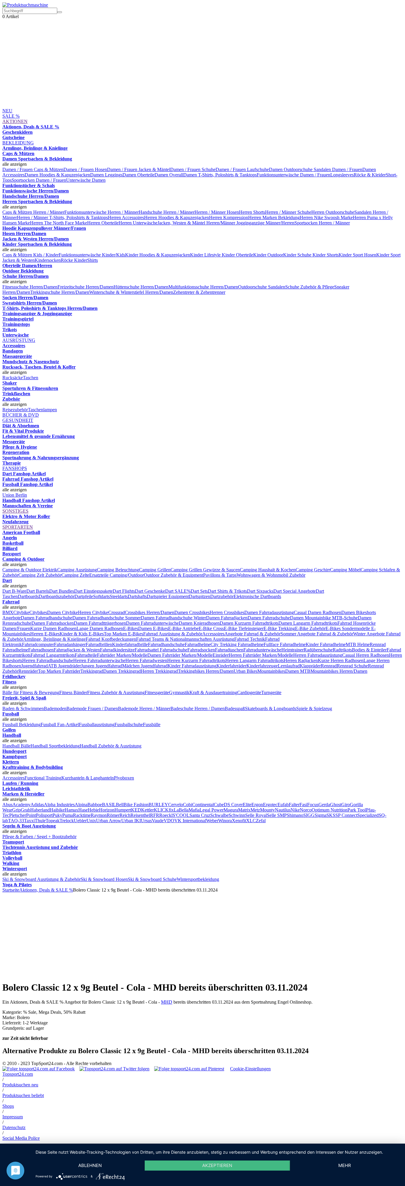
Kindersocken (48, 260)
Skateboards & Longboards (270, 708)
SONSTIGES (15, 511)
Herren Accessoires (126, 217)
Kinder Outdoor (268, 254)
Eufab (283, 804)
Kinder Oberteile (237, 254)
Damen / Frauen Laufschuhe (242, 169)
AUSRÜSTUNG (18, 340)
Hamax (71, 809)
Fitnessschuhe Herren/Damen (30, 286)
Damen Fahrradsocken (52, 623)
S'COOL (181, 815)
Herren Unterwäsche (138, 222)
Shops (8, 1106)
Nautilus (283, 809)
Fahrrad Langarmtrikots (53, 655)
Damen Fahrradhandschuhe (46, 617)
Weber (212, 820)
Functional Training (43, 777)
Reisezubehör (15, 409)
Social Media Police (21, 1138)
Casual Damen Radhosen (317, 612)
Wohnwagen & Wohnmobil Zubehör (271, 575)
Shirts (92, 260)
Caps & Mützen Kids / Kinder (30, 254)
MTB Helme (358, 644)
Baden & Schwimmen (23, 708)
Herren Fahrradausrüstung (317, 655)
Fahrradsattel (147, 649)
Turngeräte (271, 692)
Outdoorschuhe (253, 286)
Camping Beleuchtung (118, 569)
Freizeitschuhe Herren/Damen (86, 286)
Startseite (10, 889)
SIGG (309, 815)
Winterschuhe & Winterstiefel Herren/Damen (131, 292)
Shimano (295, 815)
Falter (294, 804)
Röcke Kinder (74, 260)
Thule (40, 820)
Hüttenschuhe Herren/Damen (141, 286)
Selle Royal (256, 815)
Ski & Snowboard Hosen (104, 879)
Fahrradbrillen (99, 644)
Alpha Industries (59, 804)
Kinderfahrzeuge (262, 665)
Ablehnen (90, 1165)
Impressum (12, 1116)
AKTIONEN (15, 121)
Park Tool (356, 809)
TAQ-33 (16, 820)
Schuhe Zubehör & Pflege (309, 286)
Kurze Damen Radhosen (53, 628)
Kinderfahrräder (231, 665)
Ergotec (270, 804)
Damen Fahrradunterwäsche (152, 623)
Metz (255, 809)
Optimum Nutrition (329, 809)
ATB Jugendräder (64, 665)
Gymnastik (179, 692)
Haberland (40, 809)
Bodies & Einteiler (369, 649)
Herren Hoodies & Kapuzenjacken (176, 217)
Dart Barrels (37, 591)
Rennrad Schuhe (352, 665)
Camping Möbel (345, 569)
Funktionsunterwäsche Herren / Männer (101, 212)
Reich (124, 815)
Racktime (82, 815)
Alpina (81, 804)
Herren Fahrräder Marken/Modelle (261, 655)
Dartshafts (137, 596)
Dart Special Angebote (294, 591)
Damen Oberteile (138, 174)
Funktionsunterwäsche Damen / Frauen (293, 174)
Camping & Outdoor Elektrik (29, 569)
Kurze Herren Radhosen (340, 660)
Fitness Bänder (73, 692)
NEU (7, 110)
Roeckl (166, 815)
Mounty (267, 809)
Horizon (106, 809)
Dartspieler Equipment (168, 596)
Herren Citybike (93, 612)
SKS (330, 815)
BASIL (109, 804)
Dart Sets (199, 591)
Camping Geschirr (313, 569)
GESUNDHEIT (17, 420)
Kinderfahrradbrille (130, 644)
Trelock (67, 820)
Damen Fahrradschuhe (269, 617)
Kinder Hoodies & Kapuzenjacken (157, 254)
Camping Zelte (75, 575)
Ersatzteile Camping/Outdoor (116, 575)
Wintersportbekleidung (198, 879)
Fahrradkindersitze (117, 649)
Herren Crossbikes (227, 612)
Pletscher (17, 815)
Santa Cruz (199, 815)
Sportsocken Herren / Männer (322, 222)
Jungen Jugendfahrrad (101, 665)
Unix (91, 820)
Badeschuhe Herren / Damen (197, 708)
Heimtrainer (292, 649)
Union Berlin (14, 495)
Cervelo (175, 804)
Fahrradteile (86, 655)
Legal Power (212, 809)
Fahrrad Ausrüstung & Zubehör (172, 633)
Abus (7, 804)
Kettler (147, 809)
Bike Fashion (136, 804)
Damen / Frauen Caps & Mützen (32, 169)
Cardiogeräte (249, 692)
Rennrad (329, 665)
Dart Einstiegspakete (93, 591)
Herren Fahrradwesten (146, 660)
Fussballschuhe (128, 724)
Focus (312, 804)
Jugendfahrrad (34, 665)
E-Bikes (130, 628)
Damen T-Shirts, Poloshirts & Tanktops (220, 174)
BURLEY (158, 804)
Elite (247, 804)
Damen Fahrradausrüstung (269, 612)
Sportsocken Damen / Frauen (39, 180)
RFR (154, 815)
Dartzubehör (222, 596)
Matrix (244, 809)
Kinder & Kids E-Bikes (82, 633)
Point (31, 815)
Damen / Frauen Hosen (85, 169)
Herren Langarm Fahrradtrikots (254, 660)
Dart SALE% (178, 591)
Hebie (93, 809)
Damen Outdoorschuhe (291, 169)
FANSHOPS (14, 468)
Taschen (30, 377)
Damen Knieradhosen (199, 623)
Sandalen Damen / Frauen (338, 169)
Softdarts (101, 596)
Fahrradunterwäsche (262, 649)
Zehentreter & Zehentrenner (199, 292)
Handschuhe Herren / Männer (166, 212)
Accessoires (213, 633)
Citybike (21, 612)
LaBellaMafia (187, 809)
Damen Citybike (62, 612)
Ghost (335, 804)
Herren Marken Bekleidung (274, 217)
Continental (203, 804)
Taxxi (29, 820)
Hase (83, 809)
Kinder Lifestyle (206, 254)
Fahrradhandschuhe (166, 644)
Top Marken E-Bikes (123, 633)
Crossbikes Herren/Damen (149, 612)
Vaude (158, 820)
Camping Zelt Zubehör (39, 575)
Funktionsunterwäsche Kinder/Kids (92, 254)
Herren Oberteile (103, 222)
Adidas (37, 804)
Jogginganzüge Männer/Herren (265, 222)
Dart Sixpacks (260, 591)
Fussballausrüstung (96, 724)
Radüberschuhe (318, 649)
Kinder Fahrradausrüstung (192, 665)
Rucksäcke (12, 377)
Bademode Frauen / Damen (92, 708)
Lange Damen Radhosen (99, 628)
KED (136, 809)
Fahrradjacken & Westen (77, 649)
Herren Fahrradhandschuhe (47, 660)
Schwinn (237, 815)
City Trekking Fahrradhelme (237, 644)
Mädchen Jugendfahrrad (145, 665)
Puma (67, 815)
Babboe (94, 804)
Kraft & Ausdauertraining (213, 692)
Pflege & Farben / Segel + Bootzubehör (39, 836)
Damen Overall (168, 174)
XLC (251, 820)
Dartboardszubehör (56, 596)
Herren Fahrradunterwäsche (99, 660)
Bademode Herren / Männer (144, 708)
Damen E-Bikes (153, 628)
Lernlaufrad (289, 665)
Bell (120, 804)
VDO (169, 820)
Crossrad (116, 612)
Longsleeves (342, 174)
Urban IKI (131, 820)
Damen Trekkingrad (122, 671)
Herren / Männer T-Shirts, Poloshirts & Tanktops (62, 217)
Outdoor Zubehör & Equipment (173, 575)
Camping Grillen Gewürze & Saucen (205, 569)
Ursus (146, 820)
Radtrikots (342, 649)
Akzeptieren (217, 1165)
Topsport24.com (17, 1074)
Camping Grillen (154, 569)
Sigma (320, 815)
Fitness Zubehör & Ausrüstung (116, 692)
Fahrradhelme (198, 644)
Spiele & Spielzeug (314, 708)
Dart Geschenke (150, 591)
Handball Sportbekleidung (55, 745)
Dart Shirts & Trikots (227, 591)
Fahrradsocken (201, 649)
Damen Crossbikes (192, 612)
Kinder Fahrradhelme (326, 644)
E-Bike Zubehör (310, 628)
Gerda (324, 804)
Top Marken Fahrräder (59, 671)
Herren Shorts (252, 212)
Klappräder (310, 665)
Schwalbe (219, 815)
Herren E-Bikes (45, 633)
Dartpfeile (83, 596)
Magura (231, 809)
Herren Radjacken (301, 660)
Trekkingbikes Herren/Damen (206, 671)
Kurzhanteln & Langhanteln (87, 777)
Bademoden (55, 708)
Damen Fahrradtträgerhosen (100, 623)
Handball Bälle (16, 745)
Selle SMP (277, 815)
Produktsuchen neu (20, 1084)
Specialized (368, 815)
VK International (190, 820)
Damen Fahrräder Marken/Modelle (180, 655)
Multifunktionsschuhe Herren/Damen (203, 286)
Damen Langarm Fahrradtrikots (307, 623)
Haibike (57, 809)
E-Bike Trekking (279, 628)
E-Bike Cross (211, 628)
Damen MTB (297, 671)
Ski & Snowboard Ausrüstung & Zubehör (41, 879)
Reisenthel (140, 815)
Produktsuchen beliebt (23, 1095)
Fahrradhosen (41, 649)
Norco (306, 809)
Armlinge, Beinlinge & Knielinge (54, 639)
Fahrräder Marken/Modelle (122, 655)
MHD (166, 1002)
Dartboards (28, 596)
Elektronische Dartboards (257, 596)
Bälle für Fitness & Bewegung (30, 692)
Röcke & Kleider (370, 174)
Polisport (44, 815)
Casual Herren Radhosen (365, 655)
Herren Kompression (228, 217)
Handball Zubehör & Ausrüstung (110, 745)
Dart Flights (124, 591)
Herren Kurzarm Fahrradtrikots (196, 660)
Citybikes (38, 612)
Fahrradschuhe (173, 649)
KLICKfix (164, 809)
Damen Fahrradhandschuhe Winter (173, 617)
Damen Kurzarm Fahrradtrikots (249, 623)
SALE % (11, 116)
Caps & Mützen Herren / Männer (33, 212)
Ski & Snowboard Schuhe (152, 879)
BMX (7, 612)
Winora (225, 820)
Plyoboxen (124, 777)
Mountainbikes (271, 671)
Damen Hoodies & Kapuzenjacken (57, 174)
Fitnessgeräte (157, 692)
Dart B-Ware (14, 591)
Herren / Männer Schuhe (288, 212)
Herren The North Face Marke (58, 222)
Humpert (122, 809)
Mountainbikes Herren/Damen (338, 671)
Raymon (99, 815)
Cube (219, 804)
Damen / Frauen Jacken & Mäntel (138, 169)
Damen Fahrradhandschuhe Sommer (106, 617)
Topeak (53, 820)
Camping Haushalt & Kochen (268, 569)
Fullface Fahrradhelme (285, 644)
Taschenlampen (42, 409)
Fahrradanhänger (70, 644)
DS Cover (233, 804)
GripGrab (21, 809)
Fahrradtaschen (229, 649)
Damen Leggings (106, 174)
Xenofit (239, 820)
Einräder (221, 655)
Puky (57, 815)
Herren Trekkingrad (159, 671)
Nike (295, 809)
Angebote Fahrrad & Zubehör (252, 633)
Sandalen (276, 286)
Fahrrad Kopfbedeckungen (111, 639)
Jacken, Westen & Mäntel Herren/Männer (196, 222)
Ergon (257, 804)
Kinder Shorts (325, 254)
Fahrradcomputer (38, 644)
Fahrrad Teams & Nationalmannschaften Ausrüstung (185, 639)
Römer (113, 815)
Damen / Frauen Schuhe (193, 169)
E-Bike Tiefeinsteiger (244, 628)
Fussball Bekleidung (21, 724)
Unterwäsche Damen (86, 180)
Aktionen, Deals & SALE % (46, 889)
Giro (345, 804)
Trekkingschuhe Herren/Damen (59, 292)
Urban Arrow (108, 820)
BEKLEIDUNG (18, 142)
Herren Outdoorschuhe (332, 212)
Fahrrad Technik (249, 639)
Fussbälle (151, 724)
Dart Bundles (61, 591)
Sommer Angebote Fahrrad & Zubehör (316, 633)
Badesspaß (235, 708)
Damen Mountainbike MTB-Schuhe (324, 617)
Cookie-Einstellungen (250, 1068)
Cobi (187, 804)
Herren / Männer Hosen (216, 212)
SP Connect (346, 815)
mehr (344, 1165)
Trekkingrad (91, 671)
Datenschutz (13, 1127)
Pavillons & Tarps (220, 575)
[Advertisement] (202, 63)
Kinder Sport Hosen (357, 254)
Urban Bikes (245, 671)
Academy (21, 804)
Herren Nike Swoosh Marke (326, 217)
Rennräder (28, 671)
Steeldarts (119, 596)
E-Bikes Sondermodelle (348, 628)
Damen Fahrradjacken (227, 617)
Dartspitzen (199, 596)
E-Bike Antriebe (183, 628)
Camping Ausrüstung (77, 569)
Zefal (261, 820)
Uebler (80, 820)
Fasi (303, 804)
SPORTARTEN (17, 527)
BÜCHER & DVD (20, 414)
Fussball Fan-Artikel (60, 724)
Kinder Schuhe (297, 254)
